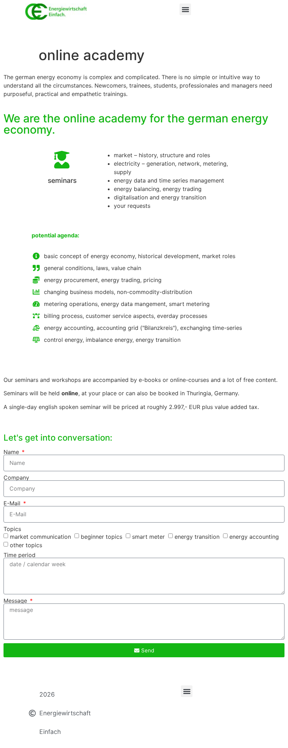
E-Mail (13, 503)
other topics (26, 545)
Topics (12, 529)
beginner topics (101, 536)
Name (12, 452)
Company (16, 477)
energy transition (197, 536)
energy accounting (254, 536)
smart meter (148, 536)
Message (16, 600)
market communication (40, 536)
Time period (19, 555)
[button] (185, 9)
